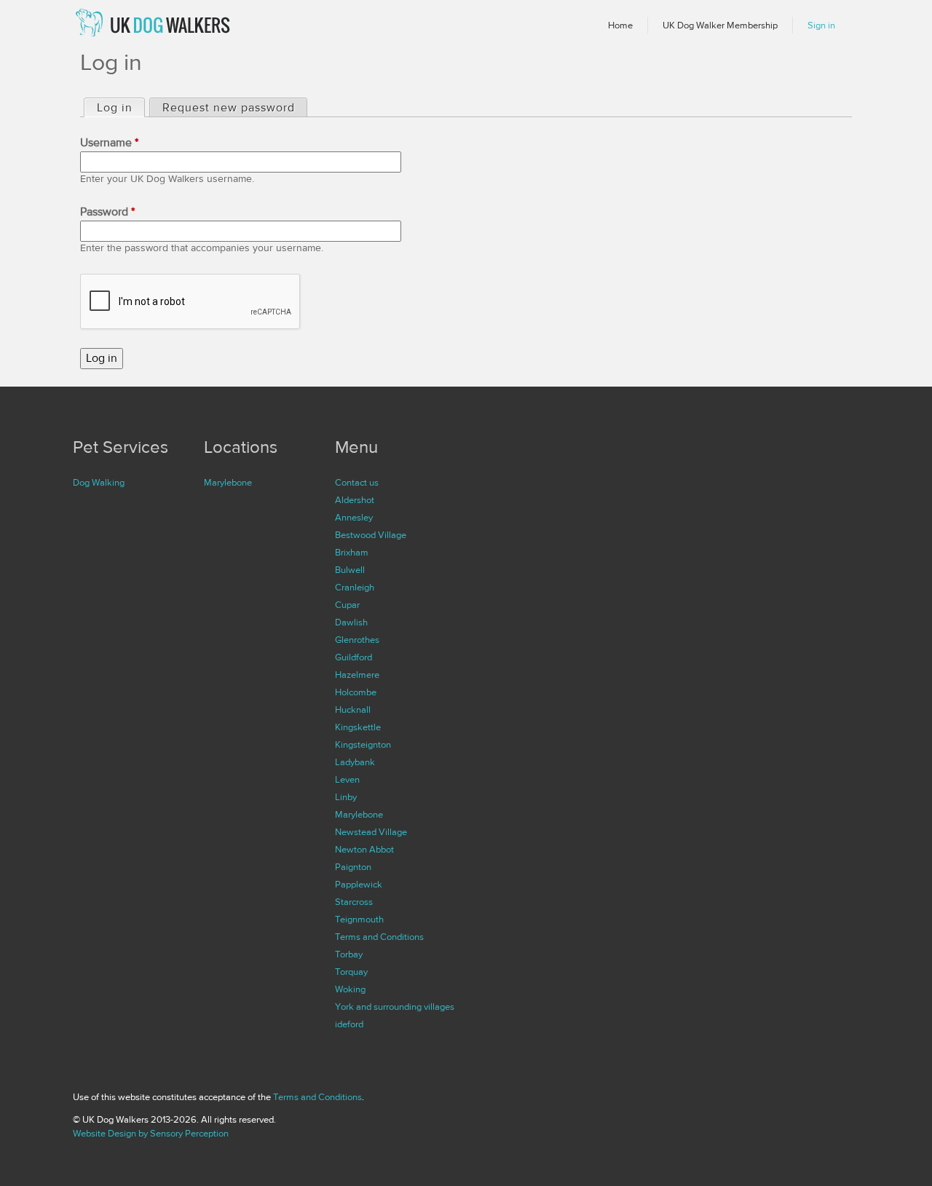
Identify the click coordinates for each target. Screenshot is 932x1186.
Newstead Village (371, 832)
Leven (347, 780)
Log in (120, 107)
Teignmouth (359, 919)
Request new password (228, 107)
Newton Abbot (364, 849)
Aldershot (354, 500)
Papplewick (358, 884)
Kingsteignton (363, 745)
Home (620, 25)
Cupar (347, 605)
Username (109, 142)
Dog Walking (99, 483)
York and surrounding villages (394, 1007)
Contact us (357, 483)
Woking (350, 989)
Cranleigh (354, 587)
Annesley (354, 517)
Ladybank (355, 762)
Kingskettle (358, 727)
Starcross (354, 902)
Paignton (353, 867)
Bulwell (350, 570)
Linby (346, 797)
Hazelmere (357, 675)
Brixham (351, 552)
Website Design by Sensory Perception (151, 1133)
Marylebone (228, 483)
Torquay (351, 972)
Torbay (349, 954)
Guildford (353, 657)
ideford (349, 1024)
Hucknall (353, 710)
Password (107, 212)
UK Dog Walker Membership (720, 25)
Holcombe (355, 692)
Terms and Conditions (379, 937)
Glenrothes (357, 640)
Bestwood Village (370, 535)
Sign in (821, 25)
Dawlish (351, 622)
